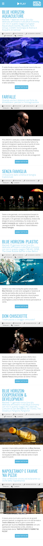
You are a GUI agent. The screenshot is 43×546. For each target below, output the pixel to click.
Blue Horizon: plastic (20, 241)
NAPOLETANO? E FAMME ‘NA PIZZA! (20, 473)
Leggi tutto (21, 87)
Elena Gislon (29, 106)
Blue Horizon (18, 33)
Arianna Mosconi (31, 323)
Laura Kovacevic (30, 180)
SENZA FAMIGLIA (14, 171)
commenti (20, 35)
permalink (9, 35)
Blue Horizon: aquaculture (13, 14)
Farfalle (9, 97)
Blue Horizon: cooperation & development (14, 395)
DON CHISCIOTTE (14, 316)
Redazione (18, 106)
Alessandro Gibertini (33, 33)
